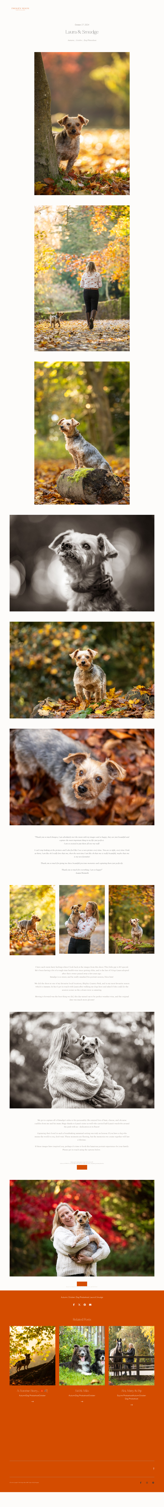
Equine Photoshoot (125, 1395)
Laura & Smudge (96, 1297)
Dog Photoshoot (90, 40)
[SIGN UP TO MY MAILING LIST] (82, 1284)
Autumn (71, 40)
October (79, 40)
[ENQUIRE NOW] (82, 1167)
